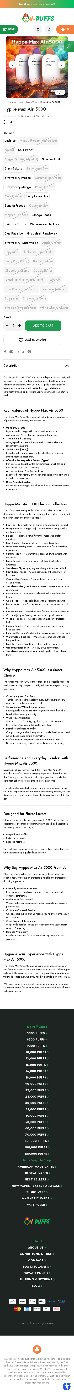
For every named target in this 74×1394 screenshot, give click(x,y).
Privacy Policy (35, 1273)
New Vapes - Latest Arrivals (36, 1186)
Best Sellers (36, 1179)
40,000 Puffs (36, 1116)
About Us (36, 1248)
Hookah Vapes (36, 1173)
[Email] (11, 351)
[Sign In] (49, 29)
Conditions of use (36, 1254)
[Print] (17, 351)
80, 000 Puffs (36, 1141)
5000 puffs (36, 1033)
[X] (23, 351)
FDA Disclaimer (36, 1267)
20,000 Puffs (36, 1084)
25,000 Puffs (35, 1097)
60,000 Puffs (36, 1128)
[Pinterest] (29, 351)
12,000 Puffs (35, 1058)
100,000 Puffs (35, 1147)
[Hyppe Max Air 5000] (37, 67)
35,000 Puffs (35, 1109)
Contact (36, 1260)
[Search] (69, 46)
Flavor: (9, 133)
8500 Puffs (36, 1040)
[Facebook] (5, 351)
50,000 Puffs (35, 1122)
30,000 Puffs (35, 1103)
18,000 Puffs (36, 1078)
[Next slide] (61, 65)
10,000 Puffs (35, 1052)
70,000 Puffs (35, 1135)
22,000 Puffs (36, 1090)
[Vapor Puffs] (37, 1221)
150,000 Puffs (36, 1154)
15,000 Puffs (36, 1065)
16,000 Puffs (35, 1071)
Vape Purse (36, 1205)
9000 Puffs (36, 1046)
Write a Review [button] (42, 116)
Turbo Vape (35, 1192)
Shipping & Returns (35, 1279)
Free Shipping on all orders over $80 (37, 4)
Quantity (8, 317)
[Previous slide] (13, 65)
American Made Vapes (36, 1167)
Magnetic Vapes (36, 1198)
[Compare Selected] (38, 29)
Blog (35, 1286)
